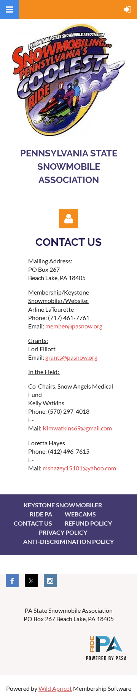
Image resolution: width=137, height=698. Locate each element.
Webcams (80, 514)
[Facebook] (12, 580)
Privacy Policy (63, 532)
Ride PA (41, 514)
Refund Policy (88, 523)
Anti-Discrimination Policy (68, 541)
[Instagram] (50, 580)
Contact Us (33, 523)
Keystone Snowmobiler (63, 504)
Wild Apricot (55, 688)
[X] (31, 580)
